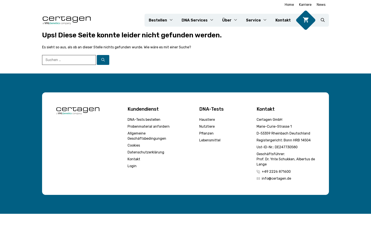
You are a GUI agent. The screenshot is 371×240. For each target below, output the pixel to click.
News (321, 5)
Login (132, 166)
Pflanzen (206, 133)
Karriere (305, 5)
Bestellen (158, 20)
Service (253, 20)
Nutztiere (207, 126)
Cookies (134, 145)
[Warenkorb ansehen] (305, 20)
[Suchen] (103, 60)
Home (289, 5)
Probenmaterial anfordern (149, 126)
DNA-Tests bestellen (144, 120)
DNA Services (195, 20)
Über (226, 20)
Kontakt (283, 20)
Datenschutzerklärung (146, 152)
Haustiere (207, 120)
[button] (322, 20)
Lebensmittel (209, 140)
